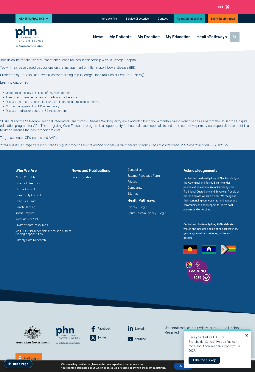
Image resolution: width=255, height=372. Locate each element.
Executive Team (25, 201)
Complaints (135, 187)
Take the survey (206, 360)
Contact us (135, 169)
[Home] (29, 36)
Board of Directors (27, 183)
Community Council (28, 195)
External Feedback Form (144, 175)
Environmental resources (31, 225)
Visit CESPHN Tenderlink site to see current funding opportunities (43, 232)
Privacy (132, 181)
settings (160, 368)
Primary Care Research (30, 240)
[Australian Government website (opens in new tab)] (32, 335)
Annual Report (24, 213)
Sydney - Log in (137, 207)
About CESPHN (25, 177)
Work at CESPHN (26, 219)
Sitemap (133, 193)
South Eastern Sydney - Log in (147, 213)
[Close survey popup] (246, 335)
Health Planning (25, 207)
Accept (183, 366)
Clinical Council (25, 189)
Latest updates (81, 177)
